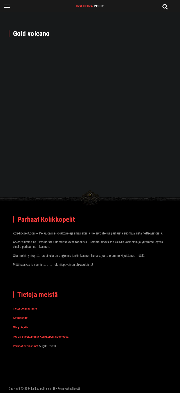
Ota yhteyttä (20, 327)
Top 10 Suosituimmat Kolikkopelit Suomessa (40, 336)
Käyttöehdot (20, 317)
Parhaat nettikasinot (25, 346)
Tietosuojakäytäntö (25, 308)
